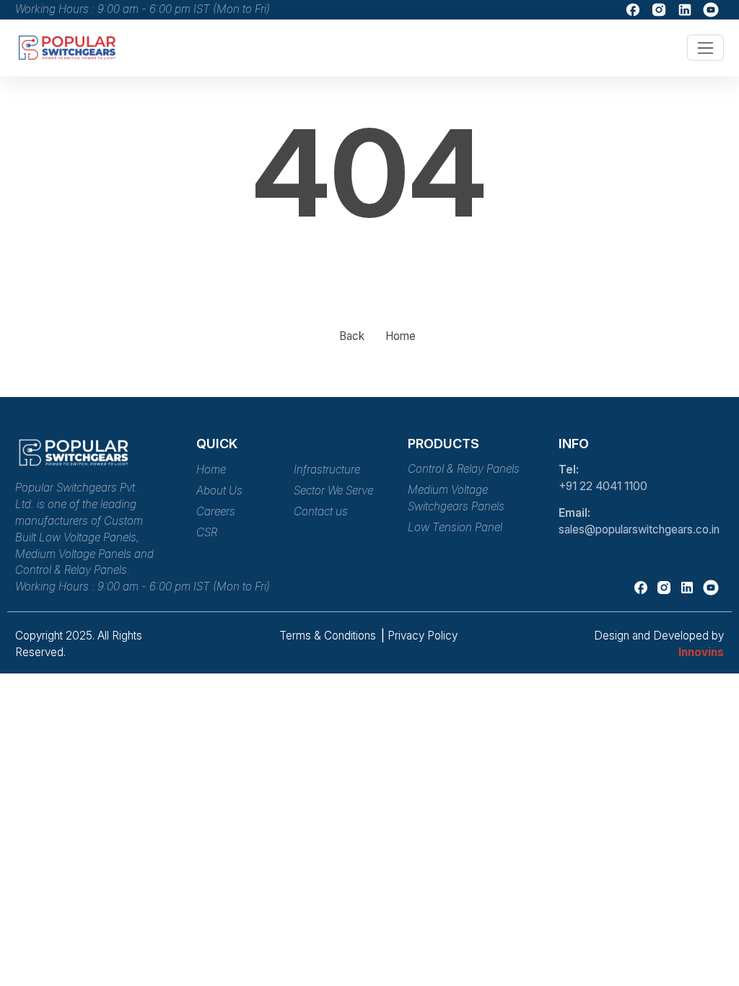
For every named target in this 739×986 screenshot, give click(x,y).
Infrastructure (327, 469)
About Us (219, 490)
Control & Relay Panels (464, 469)
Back (351, 336)
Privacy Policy (423, 635)
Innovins (701, 652)
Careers (215, 511)
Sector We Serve (333, 490)
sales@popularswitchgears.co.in (639, 529)
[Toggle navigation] (705, 48)
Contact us (321, 511)
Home (400, 336)
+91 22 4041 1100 (603, 486)
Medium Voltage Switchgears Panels (456, 498)
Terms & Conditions (329, 635)
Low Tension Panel (455, 527)
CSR (206, 532)
